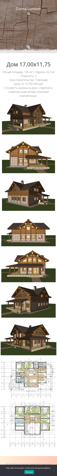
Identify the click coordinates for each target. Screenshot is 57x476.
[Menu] (28, 13)
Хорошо (29, 472)
